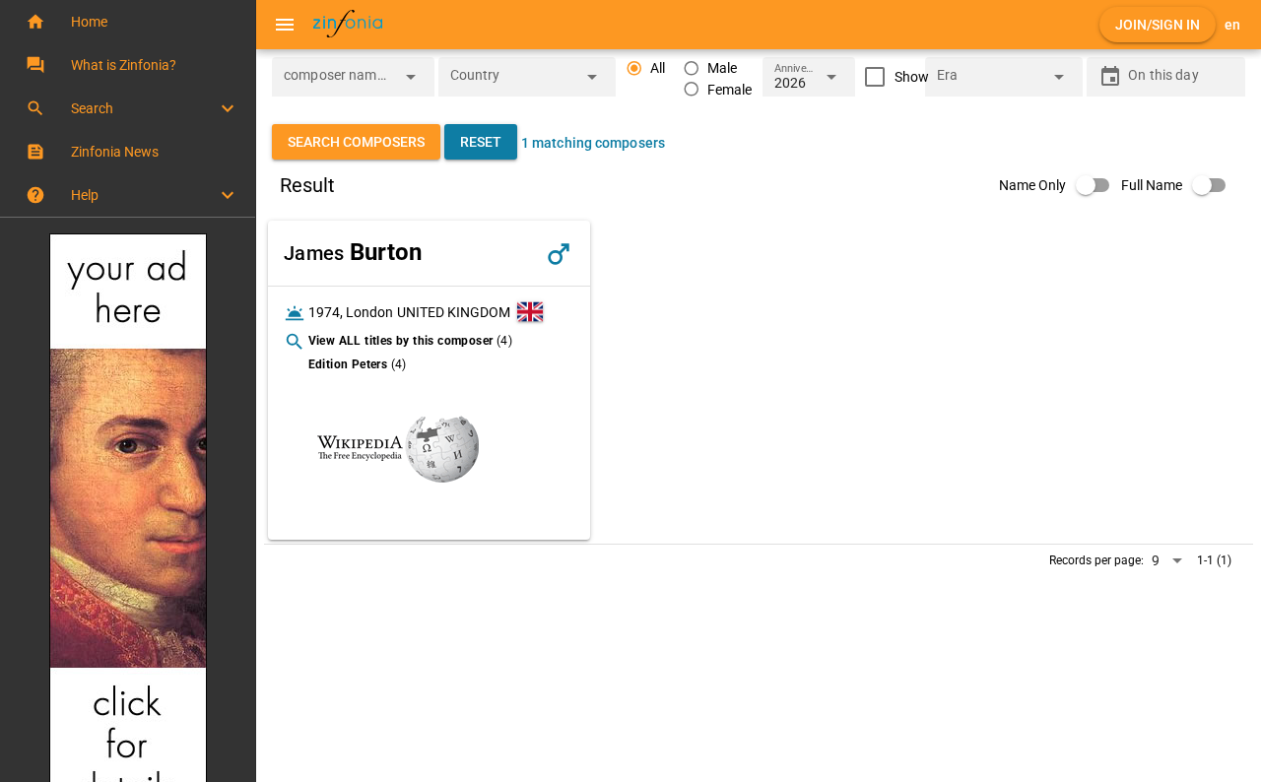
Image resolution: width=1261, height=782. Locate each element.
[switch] (1060, 185)
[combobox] (338, 83)
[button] (127, 21)
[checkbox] (892, 77)
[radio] (646, 68)
